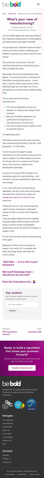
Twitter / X (6, 459)
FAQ (4, 444)
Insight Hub (12, 13)
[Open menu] (39, 4)
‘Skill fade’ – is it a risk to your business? (20, 263)
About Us (6, 430)
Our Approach (7, 420)
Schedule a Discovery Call (22, 368)
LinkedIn (5, 455)
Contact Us (6, 462)
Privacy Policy (10, 474)
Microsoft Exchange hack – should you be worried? (18, 273)
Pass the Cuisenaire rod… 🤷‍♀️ (19, 281)
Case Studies (7, 437)
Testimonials (7, 427)
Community (6, 434)
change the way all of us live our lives (18, 197)
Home (4, 13)
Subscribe (12, 310)
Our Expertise (7, 423)
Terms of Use (34, 474)
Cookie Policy (22, 474)
